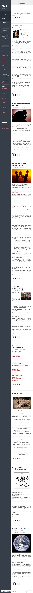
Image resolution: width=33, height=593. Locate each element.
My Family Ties (4, 107)
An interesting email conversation (19, 468)
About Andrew (4, 14)
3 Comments (22, 167)
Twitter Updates (4, 126)
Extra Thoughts (4, 93)
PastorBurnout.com (15, 124)
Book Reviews (3, 91)
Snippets (3, 116)
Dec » (4, 82)
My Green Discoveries (5, 109)
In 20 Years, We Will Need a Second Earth (21, 530)
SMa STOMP (3, 60)
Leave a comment (23, 107)
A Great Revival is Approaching (17, 288)
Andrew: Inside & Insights (4, 5)
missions (3, 104)
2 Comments (21, 290)
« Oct (2, 82)
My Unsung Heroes (4, 110)
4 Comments (21, 470)
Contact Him (3, 18)
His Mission (3, 17)
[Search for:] (5, 46)
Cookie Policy (15, 591)
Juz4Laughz (3, 102)
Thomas (20, 319)
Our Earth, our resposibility (18, 347)
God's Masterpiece (4, 69)
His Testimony (4, 15)
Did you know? (17, 393)
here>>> (19, 579)
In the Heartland (4, 98)
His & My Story (4, 96)
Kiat (24, 319)
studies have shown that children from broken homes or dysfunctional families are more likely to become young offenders (21, 191)
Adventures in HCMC (4, 88)
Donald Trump (21, 38)
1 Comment (21, 25)
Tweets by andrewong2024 (5, 128)
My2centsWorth (4, 112)
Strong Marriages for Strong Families (19, 164)
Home (2, 13)
